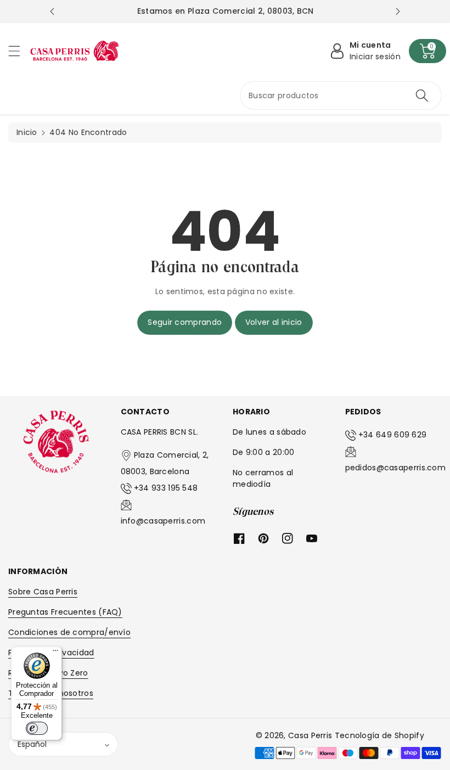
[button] (19, 51)
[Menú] (55, 653)
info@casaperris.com (163, 520)
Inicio (26, 132)
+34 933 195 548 (166, 487)
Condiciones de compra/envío (69, 632)
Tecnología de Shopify (379, 735)
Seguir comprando (185, 322)
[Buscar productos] (422, 95)
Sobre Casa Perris (42, 591)
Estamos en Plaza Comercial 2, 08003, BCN (225, 10)
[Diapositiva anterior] (52, 11)
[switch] (37, 728)
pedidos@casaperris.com (395, 467)
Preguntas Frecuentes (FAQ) (65, 611)
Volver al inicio (273, 322)
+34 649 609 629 (392, 434)
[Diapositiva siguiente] (398, 11)
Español (32, 744)
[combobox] (340, 95)
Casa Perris (310, 735)
